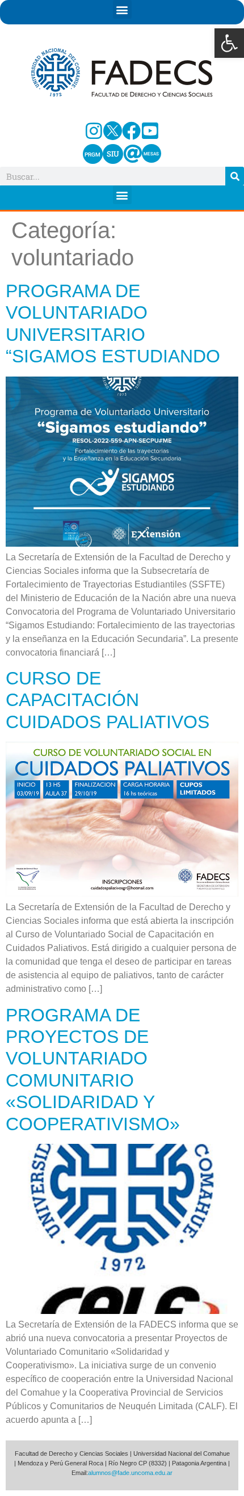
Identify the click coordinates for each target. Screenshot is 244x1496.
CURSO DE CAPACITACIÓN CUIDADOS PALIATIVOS (107, 700)
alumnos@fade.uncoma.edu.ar (130, 1472)
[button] (229, 43)
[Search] (234, 176)
